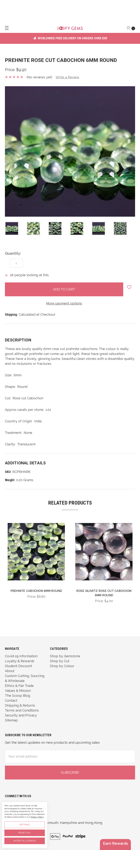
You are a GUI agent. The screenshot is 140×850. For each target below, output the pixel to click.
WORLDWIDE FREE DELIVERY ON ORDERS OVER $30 (72, 38)
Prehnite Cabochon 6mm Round (36, 591)
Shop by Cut (59, 661)
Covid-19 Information (21, 656)
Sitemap (11, 720)
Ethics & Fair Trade (19, 686)
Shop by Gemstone (65, 656)
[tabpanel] (16, 228)
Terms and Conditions (22, 710)
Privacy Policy (37, 817)
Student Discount (18, 666)
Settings (25, 824)
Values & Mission (18, 691)
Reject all (24, 832)
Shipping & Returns (20, 705)
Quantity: (13, 253)
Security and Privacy (21, 715)
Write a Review (67, 77)
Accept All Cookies (24, 840)
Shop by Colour (62, 666)
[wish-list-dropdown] (129, 287)
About (9, 671)
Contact (11, 700)
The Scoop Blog (17, 695)
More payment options (64, 303)
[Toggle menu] (5, 28)
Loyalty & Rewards (19, 661)
